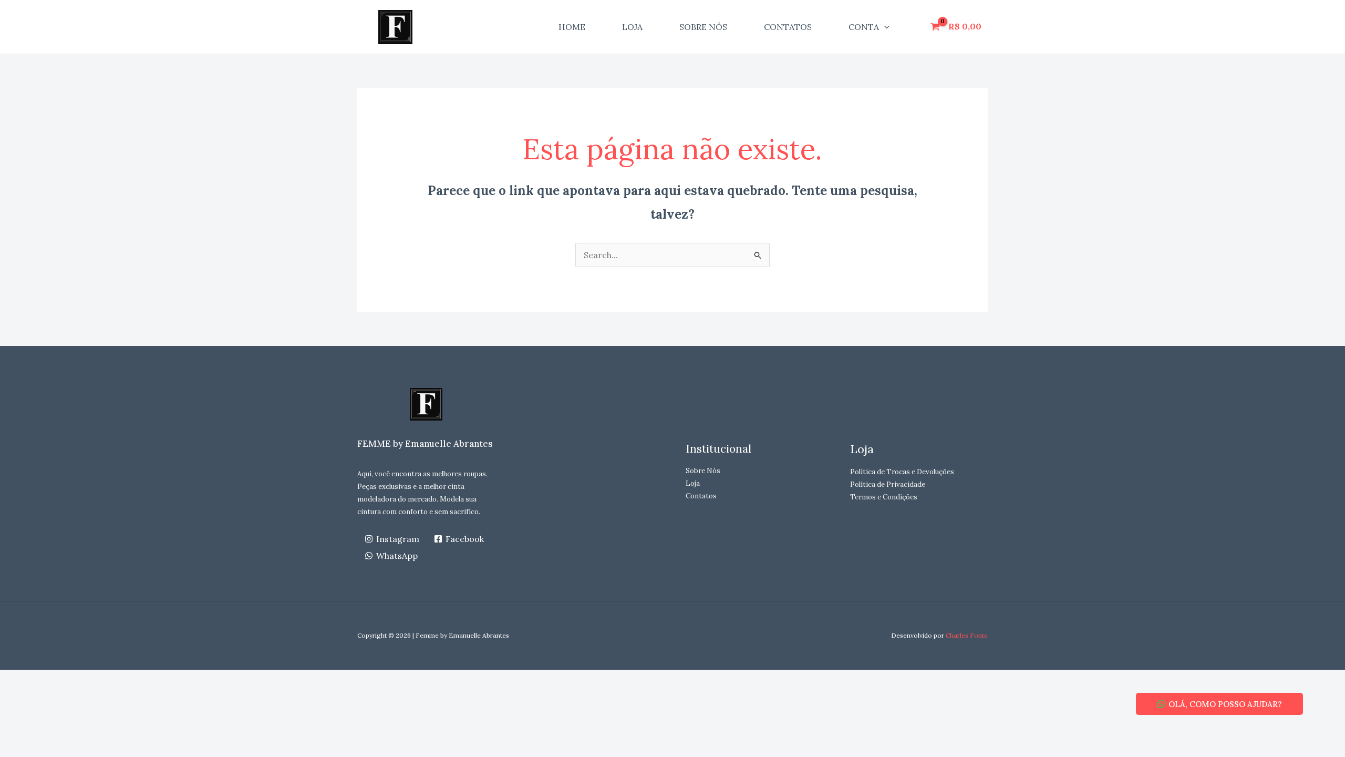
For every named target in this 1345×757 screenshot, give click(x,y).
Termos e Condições (883, 497)
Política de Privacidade (887, 484)
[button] (884, 27)
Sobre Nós (703, 27)
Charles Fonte (967, 635)
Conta (864, 27)
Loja (632, 27)
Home (571, 27)
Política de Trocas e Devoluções (902, 471)
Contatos (788, 27)
